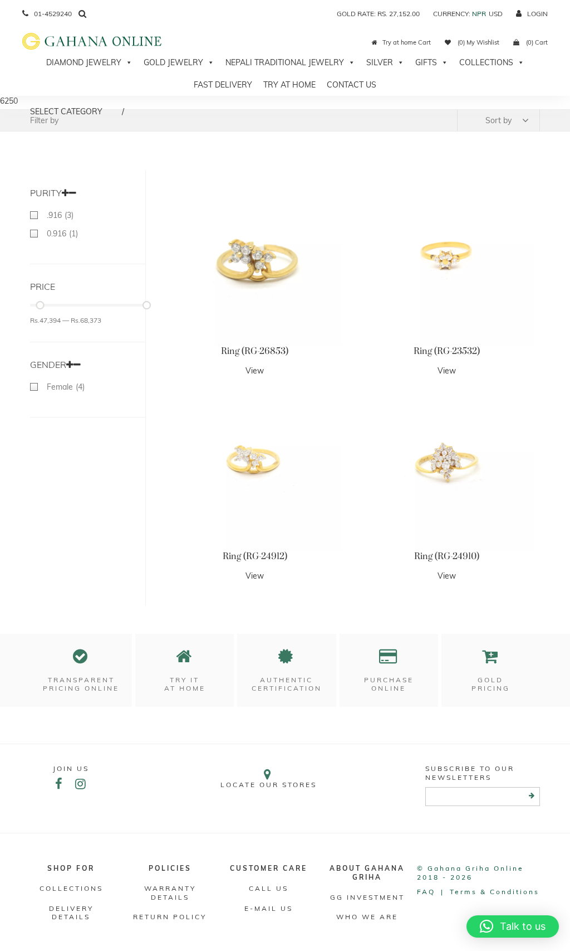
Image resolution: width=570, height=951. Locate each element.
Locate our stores (268, 784)
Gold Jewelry (173, 62)
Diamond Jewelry (83, 62)
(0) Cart (536, 42)
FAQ (426, 891)
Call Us (268, 888)
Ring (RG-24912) (255, 556)
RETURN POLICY (170, 917)
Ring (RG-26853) (254, 351)
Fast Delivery (223, 85)
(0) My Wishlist (477, 42)
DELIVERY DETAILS (71, 912)
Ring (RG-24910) (446, 556)
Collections (486, 62)
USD (496, 13)
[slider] (40, 305)
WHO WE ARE (367, 917)
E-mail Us (268, 908)
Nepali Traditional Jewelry (284, 62)
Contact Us (351, 85)
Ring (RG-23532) (447, 351)
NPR (479, 13)
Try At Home (289, 85)
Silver (379, 62)
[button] (512, 926)
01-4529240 (53, 13)
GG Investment (367, 897)
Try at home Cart (406, 42)
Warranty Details (170, 892)
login (537, 13)
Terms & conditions (494, 891)
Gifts (426, 62)
